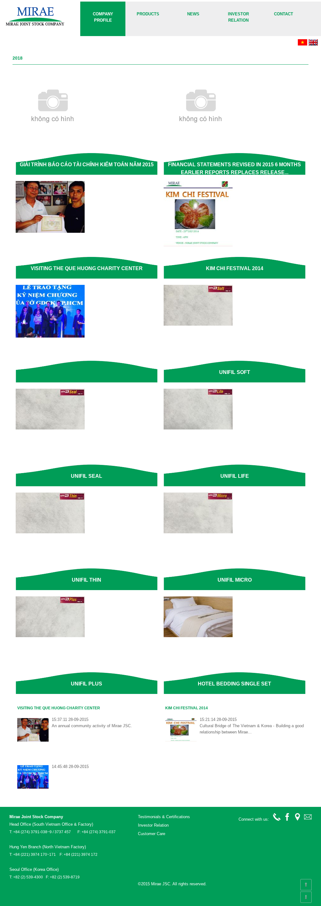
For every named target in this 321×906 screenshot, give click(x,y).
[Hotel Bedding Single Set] (198, 635)
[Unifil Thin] (50, 532)
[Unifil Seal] (50, 428)
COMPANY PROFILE (103, 17)
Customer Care (151, 833)
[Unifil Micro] (198, 532)
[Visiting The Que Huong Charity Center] (50, 231)
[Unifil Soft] (198, 324)
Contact (283, 14)
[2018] (35, 25)
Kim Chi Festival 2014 (186, 708)
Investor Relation (238, 17)
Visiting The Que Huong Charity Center (58, 708)
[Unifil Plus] (50, 635)
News (193, 14)
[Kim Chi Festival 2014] (198, 244)
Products (148, 14)
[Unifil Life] (198, 428)
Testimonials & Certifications (164, 816)
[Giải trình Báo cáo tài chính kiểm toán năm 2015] (54, 135)
